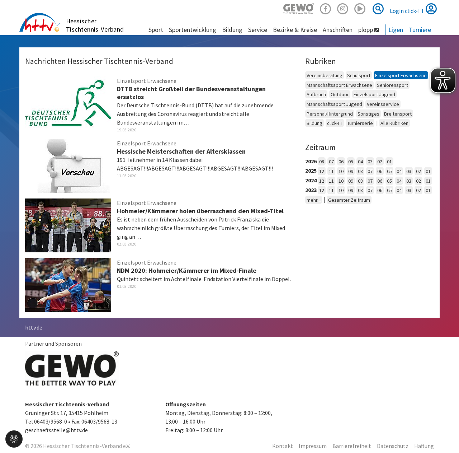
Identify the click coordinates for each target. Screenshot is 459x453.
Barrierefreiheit (351, 445)
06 (341, 161)
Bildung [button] (232, 29)
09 (350, 171)
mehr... (314, 200)
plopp (366, 29)
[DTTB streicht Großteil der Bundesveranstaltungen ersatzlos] (68, 102)
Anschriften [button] (337, 29)
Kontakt (282, 445)
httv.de (33, 327)
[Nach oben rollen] (444, 433)
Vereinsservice (383, 104)
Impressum (313, 445)
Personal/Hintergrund (330, 114)
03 (370, 161)
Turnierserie (360, 123)
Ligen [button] (395, 29)
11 (331, 171)
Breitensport (398, 114)
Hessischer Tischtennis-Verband (95, 25)
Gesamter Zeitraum (349, 200)
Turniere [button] (420, 29)
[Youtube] (360, 7)
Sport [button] (155, 29)
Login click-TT (408, 10)
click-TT (334, 123)
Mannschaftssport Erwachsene (339, 85)
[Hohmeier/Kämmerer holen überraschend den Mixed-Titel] (68, 224)
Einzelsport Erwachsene (401, 75)
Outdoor (340, 94)
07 (331, 161)
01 (389, 161)
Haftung (424, 445)
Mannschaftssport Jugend (334, 104)
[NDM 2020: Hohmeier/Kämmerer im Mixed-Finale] (68, 284)
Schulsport (358, 75)
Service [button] (257, 29)
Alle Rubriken (394, 123)
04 (360, 161)
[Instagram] (342, 7)
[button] (14, 438)
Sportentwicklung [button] (192, 29)
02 (379, 161)
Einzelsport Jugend (374, 94)
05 (350, 161)
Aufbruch (316, 94)
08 (321, 161)
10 (341, 171)
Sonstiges (368, 114)
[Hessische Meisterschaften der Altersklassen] (68, 164)
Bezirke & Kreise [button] (295, 29)
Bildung (314, 123)
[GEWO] (298, 7)
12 (321, 171)
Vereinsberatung (324, 75)
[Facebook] (325, 7)
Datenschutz (392, 445)
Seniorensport (392, 85)
